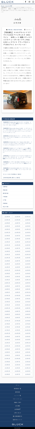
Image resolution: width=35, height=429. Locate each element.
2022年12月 (28, 254)
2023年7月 (17, 248)
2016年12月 (28, 330)
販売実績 (17, 392)
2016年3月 (27, 339)
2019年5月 (7, 301)
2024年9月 (27, 232)
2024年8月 (7, 235)
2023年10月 (17, 245)
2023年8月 (7, 248)
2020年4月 (17, 289)
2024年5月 (7, 238)
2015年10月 (17, 346)
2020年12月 (27, 279)
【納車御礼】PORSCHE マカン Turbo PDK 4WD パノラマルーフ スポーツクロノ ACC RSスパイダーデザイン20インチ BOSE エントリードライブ (17, 143)
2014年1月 (17, 368)
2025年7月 (17, 223)
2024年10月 (17, 232)
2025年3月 (27, 226)
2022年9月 (27, 257)
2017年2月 (7, 330)
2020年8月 (7, 286)
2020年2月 (7, 292)
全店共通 (5, 186)
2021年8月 (7, 273)
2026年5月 (7, 216)
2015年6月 (27, 349)
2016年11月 (7, 333)
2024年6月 (27, 235)
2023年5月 (7, 251)
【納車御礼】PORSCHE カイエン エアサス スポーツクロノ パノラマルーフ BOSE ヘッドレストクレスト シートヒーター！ (17, 137)
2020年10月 (17, 283)
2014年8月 (7, 361)
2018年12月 (28, 305)
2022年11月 (7, 257)
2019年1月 (17, 305)
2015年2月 (7, 355)
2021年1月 (17, 279)
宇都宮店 (5, 203)
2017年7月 (17, 324)
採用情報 (17, 409)
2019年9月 (27, 295)
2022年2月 (7, 267)
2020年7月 (17, 286)
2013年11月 (7, 371)
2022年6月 (27, 261)
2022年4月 (17, 264)
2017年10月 (17, 320)
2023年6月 (27, 248)
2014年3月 (27, 364)
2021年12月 (27, 267)
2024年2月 (7, 242)
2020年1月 (17, 292)
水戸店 (4, 200)
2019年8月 (7, 298)
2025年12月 (28, 216)
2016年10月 (17, 333)
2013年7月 (17, 374)
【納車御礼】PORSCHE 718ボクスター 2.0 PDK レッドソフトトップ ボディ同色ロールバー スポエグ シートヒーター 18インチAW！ (17, 123)
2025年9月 (27, 220)
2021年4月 (17, 276)
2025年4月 (17, 226)
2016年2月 (7, 342)
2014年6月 (27, 361)
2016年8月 (7, 336)
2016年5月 (7, 339)
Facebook (25, 2)
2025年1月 (17, 229)
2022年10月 (17, 257)
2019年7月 (17, 298)
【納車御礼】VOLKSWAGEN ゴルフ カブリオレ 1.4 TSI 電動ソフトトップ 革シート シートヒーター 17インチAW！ (17, 169)
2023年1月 (17, 254)
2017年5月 (7, 327)
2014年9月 (27, 358)
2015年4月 (17, 352)
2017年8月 (7, 324)
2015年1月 (17, 355)
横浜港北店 (5, 193)
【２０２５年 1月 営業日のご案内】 (12, 174)
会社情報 (17, 406)
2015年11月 (7, 346)
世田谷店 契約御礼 (17, 29)
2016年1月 (17, 342)
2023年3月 (27, 251)
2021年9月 (27, 270)
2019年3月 (27, 301)
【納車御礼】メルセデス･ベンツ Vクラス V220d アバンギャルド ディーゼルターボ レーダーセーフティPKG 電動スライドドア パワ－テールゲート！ (17, 157)
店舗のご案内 (17, 402)
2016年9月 (27, 333)
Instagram (29, 2)
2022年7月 (17, 261)
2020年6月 (27, 286)
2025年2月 (7, 229)
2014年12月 (28, 355)
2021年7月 (17, 273)
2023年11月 (7, 245)
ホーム (2, 5)
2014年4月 (17, 364)
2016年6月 (27, 336)
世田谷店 (10, 29)
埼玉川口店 (5, 206)
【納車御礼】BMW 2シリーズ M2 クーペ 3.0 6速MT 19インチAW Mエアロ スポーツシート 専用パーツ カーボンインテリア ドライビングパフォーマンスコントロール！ (17, 150)
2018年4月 (17, 314)
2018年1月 (17, 317)
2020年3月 (27, 289)
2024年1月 (17, 242)
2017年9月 (27, 320)
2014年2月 (7, 368)
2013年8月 (7, 374)
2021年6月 (27, 273)
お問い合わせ (17, 412)
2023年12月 (28, 242)
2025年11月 (7, 220)
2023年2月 (7, 254)
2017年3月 (27, 327)
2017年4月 (17, 327)
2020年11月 (7, 283)
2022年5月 (7, 264)
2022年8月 (7, 261)
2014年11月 (7, 358)
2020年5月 (7, 289)
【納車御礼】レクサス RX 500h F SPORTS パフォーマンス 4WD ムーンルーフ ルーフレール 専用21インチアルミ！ (17, 163)
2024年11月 (7, 232)
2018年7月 (17, 311)
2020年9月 (27, 283)
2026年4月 (17, 216)
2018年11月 (7, 308)
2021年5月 (7, 276)
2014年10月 (17, 358)
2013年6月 (27, 374)
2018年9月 (27, 308)
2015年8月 (7, 349)
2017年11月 (7, 320)
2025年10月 (17, 220)
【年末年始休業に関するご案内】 (11, 177)
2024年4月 (17, 238)
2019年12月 (28, 292)
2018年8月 (7, 311)
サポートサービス (17, 399)
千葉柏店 (5, 196)
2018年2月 (7, 317)
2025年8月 (7, 223)
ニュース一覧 (8, 5)
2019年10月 (17, 295)
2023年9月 (27, 245)
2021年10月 (17, 270)
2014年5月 (7, 364)
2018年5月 (7, 314)
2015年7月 (17, 349)
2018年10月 (17, 308)
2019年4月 (17, 301)
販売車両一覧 (17, 388)
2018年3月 (27, 314)
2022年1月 (17, 267)
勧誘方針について (17, 419)
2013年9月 (27, 371)
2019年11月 (7, 295)
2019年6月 (27, 298)
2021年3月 (27, 276)
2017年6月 (27, 324)
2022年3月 (27, 264)
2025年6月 (27, 223)
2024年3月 (27, 238)
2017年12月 (27, 317)
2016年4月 (17, 339)
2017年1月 (17, 330)
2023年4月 (17, 251)
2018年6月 (27, 311)
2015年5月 (7, 352)
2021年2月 (7, 279)
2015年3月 (27, 352)
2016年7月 (17, 336)
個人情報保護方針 (17, 416)
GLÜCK (7, 2)
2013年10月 (17, 371)
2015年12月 (27, 342)
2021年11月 (7, 270)
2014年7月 (17, 361)
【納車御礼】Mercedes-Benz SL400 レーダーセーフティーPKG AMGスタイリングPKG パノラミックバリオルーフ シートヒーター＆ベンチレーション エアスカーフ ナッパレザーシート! (17, 130)
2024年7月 (17, 235)
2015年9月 (27, 346)
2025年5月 (7, 226)
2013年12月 (27, 368)
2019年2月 (7, 305)
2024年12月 (28, 229)
